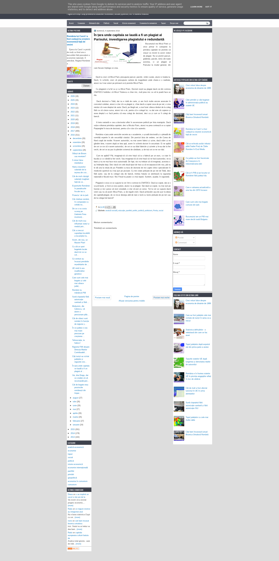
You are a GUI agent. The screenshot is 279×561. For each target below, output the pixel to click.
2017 (73, 131)
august (76, 398)
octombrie (77, 146)
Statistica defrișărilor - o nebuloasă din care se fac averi (196, 332)
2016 (73, 135)
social (161, 210)
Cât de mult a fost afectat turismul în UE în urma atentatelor (196, 391)
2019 (73, 123)
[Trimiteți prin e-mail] (106, 207)
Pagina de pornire (131, 296)
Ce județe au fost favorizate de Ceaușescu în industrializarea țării (197, 161)
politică (141, 210)
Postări (180, 238)
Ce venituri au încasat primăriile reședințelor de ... (80, 262)
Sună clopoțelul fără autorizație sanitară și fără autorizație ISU (197, 405)
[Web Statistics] (73, 549)
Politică (106, 23)
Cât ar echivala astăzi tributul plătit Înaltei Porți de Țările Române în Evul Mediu (198, 146)
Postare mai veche (161, 297)
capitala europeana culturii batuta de (78, 535)
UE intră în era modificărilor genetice (78, 271)
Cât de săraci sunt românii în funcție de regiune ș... (80, 321)
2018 (73, 127)
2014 (73, 433)
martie (76, 417)
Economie (81, 23)
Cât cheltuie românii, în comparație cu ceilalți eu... (81, 202)
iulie (75, 401)
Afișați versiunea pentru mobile (132, 301)
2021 (73, 115)
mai (74, 409)
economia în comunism (77, 481)
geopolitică (72, 478)
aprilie (75, 413)
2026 (73, 96)
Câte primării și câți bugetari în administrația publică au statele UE (197, 103)
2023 (73, 108)
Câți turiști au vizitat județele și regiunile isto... (80, 359)
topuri (70, 454)
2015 (73, 429)
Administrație (94, 23)
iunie (75, 405)
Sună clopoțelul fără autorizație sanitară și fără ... (80, 299)
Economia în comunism (148, 23)
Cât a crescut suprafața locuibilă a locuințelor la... (81, 233)
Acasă (71, 23)
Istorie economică (129, 23)
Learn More (196, 7)
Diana (70, 494)
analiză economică (76, 447)
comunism (72, 484)
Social (115, 23)
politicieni (148, 210)
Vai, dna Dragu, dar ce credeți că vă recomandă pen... (80, 378)
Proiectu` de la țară (80, 195)
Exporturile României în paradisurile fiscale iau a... (81, 189)
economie (72, 451)
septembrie (78, 150)
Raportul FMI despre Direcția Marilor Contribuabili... (80, 350)
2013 (73, 437)
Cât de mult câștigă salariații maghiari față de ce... (80, 179)
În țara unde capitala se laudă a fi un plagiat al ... (80, 369)
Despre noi (174, 23)
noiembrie (77, 142)
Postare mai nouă (102, 297)
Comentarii (182, 243)
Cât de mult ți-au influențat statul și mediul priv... (80, 224)
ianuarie (76, 425)
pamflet (129, 210)
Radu (70, 509)
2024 (73, 104)
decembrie (77, 138)
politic (135, 210)
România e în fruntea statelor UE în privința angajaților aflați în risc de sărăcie (198, 376)
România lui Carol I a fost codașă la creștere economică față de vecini (198, 132)
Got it (208, 7)
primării (71, 474)
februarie (77, 421)
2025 (73, 100)
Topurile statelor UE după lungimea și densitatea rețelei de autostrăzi (198, 362)
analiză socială (111, 210)
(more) (70, 505)
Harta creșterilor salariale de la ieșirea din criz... (80, 170)
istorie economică (75, 464)
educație (121, 210)
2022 (73, 112)
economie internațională (78, 467)
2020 (73, 119)
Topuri (163, 23)
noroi (70, 521)
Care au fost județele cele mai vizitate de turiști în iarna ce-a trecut (198, 318)
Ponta (155, 210)
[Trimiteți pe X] (111, 207)
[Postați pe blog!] (109, 207)
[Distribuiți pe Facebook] (114, 207)
